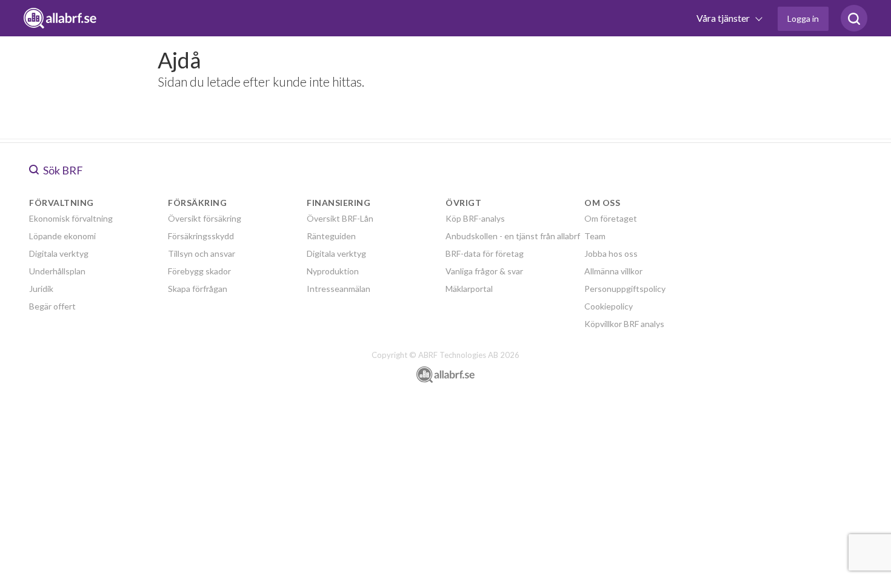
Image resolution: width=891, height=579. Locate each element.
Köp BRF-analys (475, 218)
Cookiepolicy (608, 306)
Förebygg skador (199, 271)
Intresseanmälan (338, 288)
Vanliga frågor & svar (484, 271)
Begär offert (52, 306)
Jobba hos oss (611, 253)
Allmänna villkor (613, 271)
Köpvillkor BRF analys (624, 324)
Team (595, 236)
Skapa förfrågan (197, 288)
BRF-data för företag (485, 253)
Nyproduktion (333, 271)
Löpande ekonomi (62, 236)
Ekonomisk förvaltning (71, 218)
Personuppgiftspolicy (625, 288)
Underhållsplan (57, 271)
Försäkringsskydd (201, 236)
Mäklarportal (469, 288)
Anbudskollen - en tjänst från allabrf (513, 236)
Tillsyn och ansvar (201, 253)
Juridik (41, 288)
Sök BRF (62, 170)
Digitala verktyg (58, 253)
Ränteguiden (331, 236)
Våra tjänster (724, 18)
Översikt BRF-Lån (340, 218)
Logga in (803, 18)
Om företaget (610, 218)
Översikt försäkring (204, 218)
